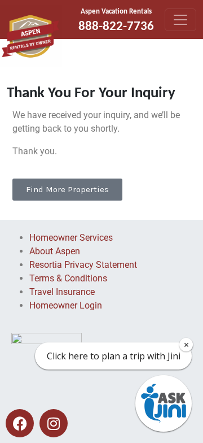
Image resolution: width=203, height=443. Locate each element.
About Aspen (54, 251)
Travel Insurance (62, 291)
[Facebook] (20, 423)
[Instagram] (53, 423)
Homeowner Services (71, 237)
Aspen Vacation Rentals (116, 11)
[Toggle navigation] (180, 19)
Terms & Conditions (68, 278)
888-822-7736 (116, 26)
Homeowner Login (65, 305)
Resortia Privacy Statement (83, 264)
